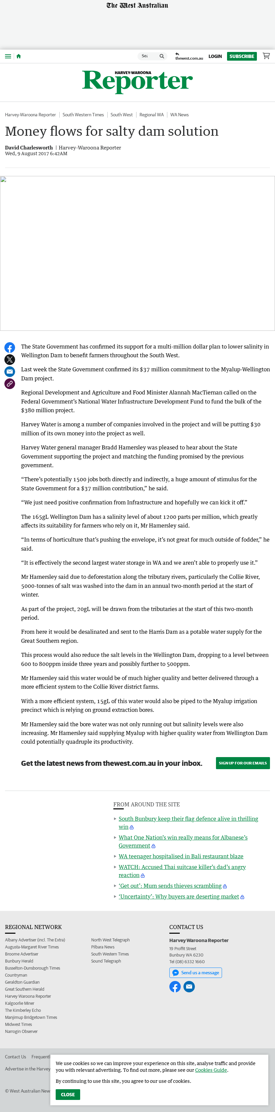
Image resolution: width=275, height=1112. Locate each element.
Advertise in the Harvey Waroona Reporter (46, 1068)
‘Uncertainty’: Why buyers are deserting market (179, 896)
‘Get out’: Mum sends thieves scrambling (170, 885)
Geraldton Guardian (22, 982)
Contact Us (15, 1056)
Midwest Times (18, 1024)
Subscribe (242, 56)
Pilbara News (102, 946)
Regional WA (152, 114)
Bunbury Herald (19, 961)
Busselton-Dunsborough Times (32, 968)
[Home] (18, 56)
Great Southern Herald (24, 989)
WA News (179, 114)
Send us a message (200, 972)
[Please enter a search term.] (162, 56)
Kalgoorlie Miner (19, 1003)
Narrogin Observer (21, 1031)
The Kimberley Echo (23, 1010)
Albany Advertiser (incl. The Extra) (35, 939)
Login (215, 56)
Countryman (16, 975)
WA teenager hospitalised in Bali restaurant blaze (181, 856)
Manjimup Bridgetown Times (31, 1017)
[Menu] (8, 56)
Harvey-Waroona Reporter (30, 114)
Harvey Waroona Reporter (28, 996)
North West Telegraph (110, 939)
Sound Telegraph (106, 961)
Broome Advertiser (21, 953)
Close (68, 1094)
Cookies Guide (211, 1070)
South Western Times (83, 114)
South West (122, 114)
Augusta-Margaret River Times (32, 946)
